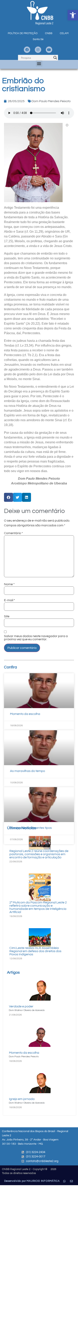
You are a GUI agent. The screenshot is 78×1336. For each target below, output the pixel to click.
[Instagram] (38, 49)
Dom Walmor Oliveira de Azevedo (27, 1010)
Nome (9, 584)
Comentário (13, 533)
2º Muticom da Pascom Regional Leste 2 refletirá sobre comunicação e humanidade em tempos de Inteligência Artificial (38, 907)
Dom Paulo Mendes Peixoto (51, 101)
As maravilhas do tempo (27, 771)
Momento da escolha (25, 713)
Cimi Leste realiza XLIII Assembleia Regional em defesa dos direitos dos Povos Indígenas (35, 951)
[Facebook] (27, 49)
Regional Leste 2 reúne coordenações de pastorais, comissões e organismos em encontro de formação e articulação (38, 854)
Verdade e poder (21, 1006)
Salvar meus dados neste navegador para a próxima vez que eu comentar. (36, 637)
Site (6, 616)
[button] (73, 15)
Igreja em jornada (22, 1099)
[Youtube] (49, 49)
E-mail (9, 600)
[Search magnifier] (55, 57)
